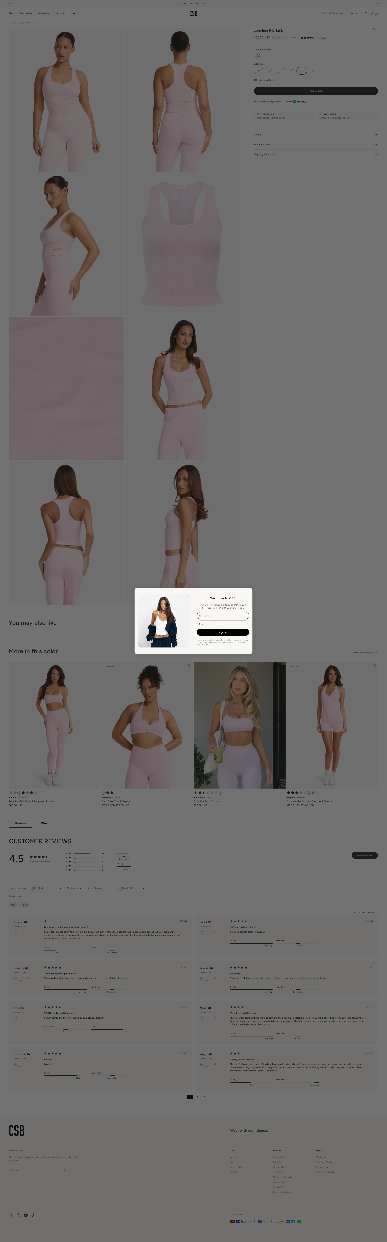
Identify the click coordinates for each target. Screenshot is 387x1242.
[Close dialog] (249, 590)
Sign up (223, 632)
